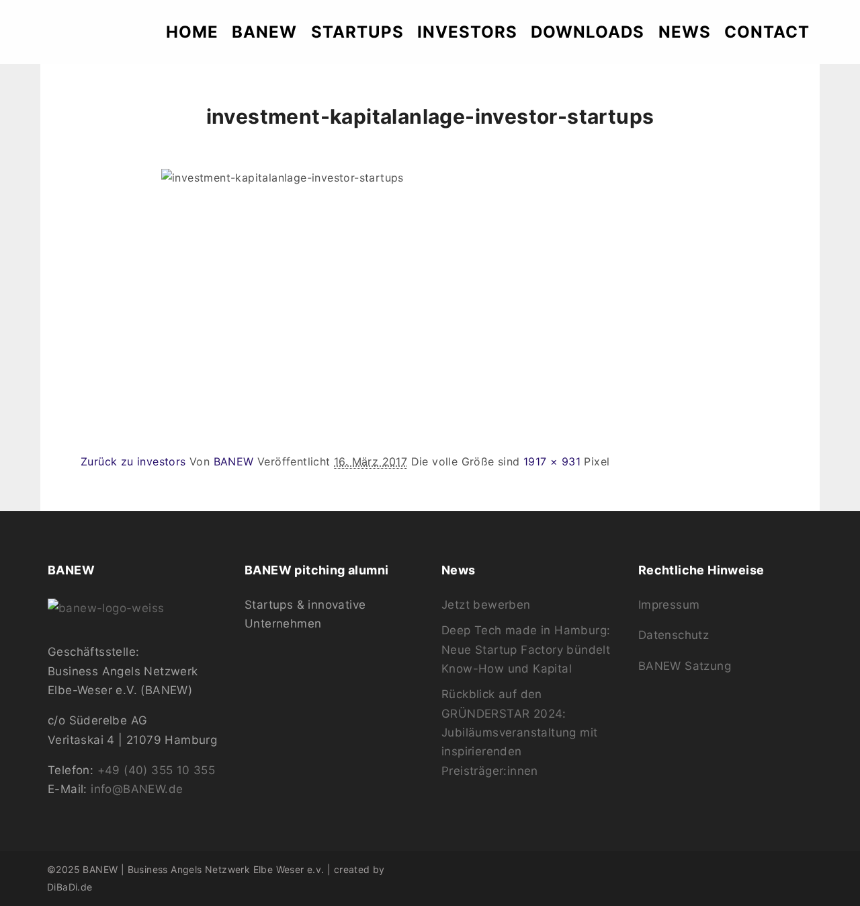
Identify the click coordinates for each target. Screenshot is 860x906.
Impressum (669, 604)
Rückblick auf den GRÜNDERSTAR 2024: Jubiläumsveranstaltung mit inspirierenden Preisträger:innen (519, 732)
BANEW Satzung (684, 666)
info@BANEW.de (137, 789)
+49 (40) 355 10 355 (156, 770)
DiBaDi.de (70, 887)
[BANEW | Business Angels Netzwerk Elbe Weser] (84, 32)
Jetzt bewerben (486, 604)
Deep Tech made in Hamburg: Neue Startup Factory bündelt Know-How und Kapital (525, 649)
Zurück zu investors (133, 461)
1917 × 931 (551, 461)
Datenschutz (673, 635)
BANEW (234, 461)
